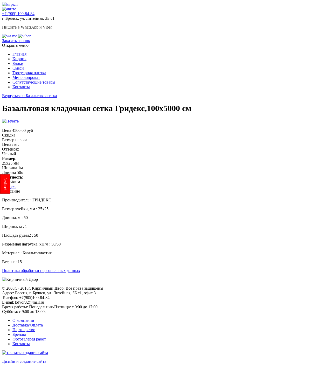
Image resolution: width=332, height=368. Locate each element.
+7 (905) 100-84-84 (18, 13)
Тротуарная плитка (29, 73)
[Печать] (10, 121)
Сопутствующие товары (33, 82)
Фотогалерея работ (29, 339)
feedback (5, 184)
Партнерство (23, 330)
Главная (19, 54)
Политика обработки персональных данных (41, 270)
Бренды (19, 334)
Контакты (21, 87)
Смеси (18, 68)
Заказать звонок (16, 40)
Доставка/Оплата (27, 325)
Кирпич (19, 59)
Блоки (17, 63)
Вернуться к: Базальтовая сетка (29, 95)
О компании (23, 320)
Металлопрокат (26, 77)
